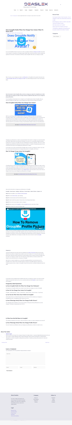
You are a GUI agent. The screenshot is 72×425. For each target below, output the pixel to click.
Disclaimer (13, 414)
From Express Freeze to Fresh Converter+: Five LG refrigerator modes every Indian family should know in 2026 (62, 19)
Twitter (53, 399)
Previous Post (4, 342)
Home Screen (14, 195)
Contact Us (36, 400)
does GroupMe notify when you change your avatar (16, 78)
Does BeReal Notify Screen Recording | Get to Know (27, 174)
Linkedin (53, 400)
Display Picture (26, 169)
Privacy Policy (13, 413)
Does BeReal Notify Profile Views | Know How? (27, 124)
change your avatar (36, 51)
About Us (36, 397)
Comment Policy (14, 411)
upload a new (27, 204)
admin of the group (31, 252)
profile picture (25, 77)
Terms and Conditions (15, 415)
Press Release (36, 399)
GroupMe (39, 234)
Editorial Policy (13, 410)
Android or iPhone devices (22, 193)
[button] (60, 4)
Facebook (53, 397)
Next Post (48, 342)
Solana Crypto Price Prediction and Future (60, 26)
